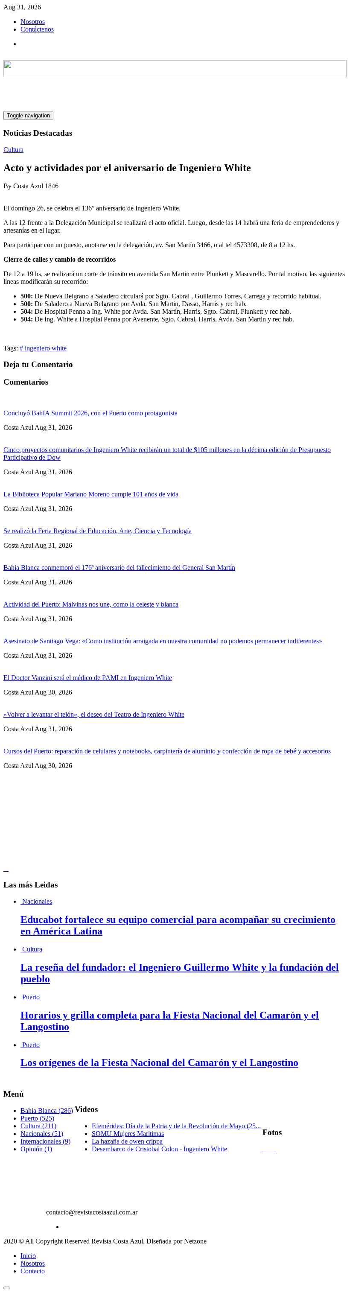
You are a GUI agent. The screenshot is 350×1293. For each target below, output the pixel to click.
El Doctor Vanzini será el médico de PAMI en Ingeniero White (87, 677)
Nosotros (32, 21)
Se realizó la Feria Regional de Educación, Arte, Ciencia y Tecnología (97, 530)
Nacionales (37, 901)
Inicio (28, 1255)
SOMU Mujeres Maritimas (128, 1133)
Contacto (32, 1271)
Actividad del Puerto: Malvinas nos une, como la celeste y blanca (90, 604)
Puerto (31, 997)
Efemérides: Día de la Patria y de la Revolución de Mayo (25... (176, 1126)
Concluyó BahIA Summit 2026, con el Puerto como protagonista (90, 413)
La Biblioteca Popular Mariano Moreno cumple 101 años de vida (90, 494)
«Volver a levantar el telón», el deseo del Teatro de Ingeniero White (93, 714)
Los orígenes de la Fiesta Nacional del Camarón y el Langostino (159, 1062)
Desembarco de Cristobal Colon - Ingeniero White (159, 1149)
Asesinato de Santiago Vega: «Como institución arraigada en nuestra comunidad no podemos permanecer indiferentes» (162, 641)
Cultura (13, 149)
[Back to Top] (6, 1288)
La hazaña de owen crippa (127, 1141)
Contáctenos (37, 29)
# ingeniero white (43, 348)
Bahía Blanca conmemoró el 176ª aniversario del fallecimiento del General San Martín (119, 567)
